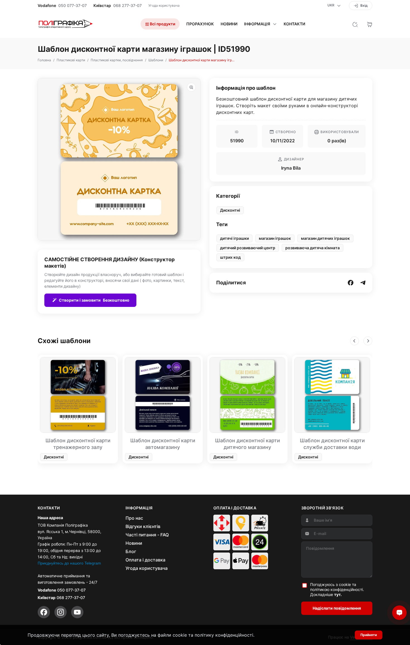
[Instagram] (60, 612)
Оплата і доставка (145, 560)
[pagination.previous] (354, 340)
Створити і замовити (94, 300)
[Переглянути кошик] (369, 24)
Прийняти (368, 635)
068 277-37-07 (127, 5)
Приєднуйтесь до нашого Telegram (69, 563)
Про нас (134, 518)
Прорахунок (200, 24)
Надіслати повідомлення (337, 608)
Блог (131, 551)
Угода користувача (164, 5)
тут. (338, 594)
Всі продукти (162, 23)
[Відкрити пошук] (355, 24)
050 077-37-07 (72, 5)
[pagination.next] (367, 340)
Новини (229, 24)
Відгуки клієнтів (143, 526)
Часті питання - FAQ (147, 535)
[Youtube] (77, 612)
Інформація (257, 24)
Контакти (294, 24)
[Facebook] (44, 612)
